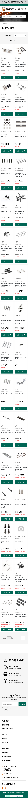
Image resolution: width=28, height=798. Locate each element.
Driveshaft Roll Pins (6, 170)
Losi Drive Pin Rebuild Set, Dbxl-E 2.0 (7, 466)
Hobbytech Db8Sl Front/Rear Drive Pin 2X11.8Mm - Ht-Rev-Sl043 (6, 356)
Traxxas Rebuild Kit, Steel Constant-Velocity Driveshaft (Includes (21, 467)
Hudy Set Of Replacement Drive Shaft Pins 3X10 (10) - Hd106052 (7, 246)
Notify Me (21, 482)
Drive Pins (6, 134)
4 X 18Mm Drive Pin (19, 391)
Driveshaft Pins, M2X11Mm (20, 134)
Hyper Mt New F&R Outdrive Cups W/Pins (6, 208)
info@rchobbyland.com (11, 777)
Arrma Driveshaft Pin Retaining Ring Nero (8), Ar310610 (20, 99)
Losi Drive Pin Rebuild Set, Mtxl (7, 613)
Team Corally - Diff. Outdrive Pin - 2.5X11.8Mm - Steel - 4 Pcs (20, 172)
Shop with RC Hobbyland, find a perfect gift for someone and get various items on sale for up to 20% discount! (14, 2)
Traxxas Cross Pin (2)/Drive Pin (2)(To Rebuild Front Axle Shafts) (7, 62)
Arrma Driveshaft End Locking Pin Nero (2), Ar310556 (6, 503)
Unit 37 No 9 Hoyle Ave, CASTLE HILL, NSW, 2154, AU (10, 768)
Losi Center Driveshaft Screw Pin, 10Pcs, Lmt (20, 429)
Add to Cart (7, 77)
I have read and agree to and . (13, 708)
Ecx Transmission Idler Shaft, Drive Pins (6, 576)
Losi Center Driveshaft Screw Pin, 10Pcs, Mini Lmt (7, 429)
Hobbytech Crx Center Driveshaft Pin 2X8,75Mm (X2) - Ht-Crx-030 (20, 283)
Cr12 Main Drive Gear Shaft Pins (21, 503)
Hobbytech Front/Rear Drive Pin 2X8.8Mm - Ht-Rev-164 (6, 319)
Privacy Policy (5, 709)
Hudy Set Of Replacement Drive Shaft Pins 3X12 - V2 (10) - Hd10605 (21, 577)
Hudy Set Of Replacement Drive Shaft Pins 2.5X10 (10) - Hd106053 (21, 246)
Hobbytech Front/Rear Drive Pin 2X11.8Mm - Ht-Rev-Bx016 (20, 319)
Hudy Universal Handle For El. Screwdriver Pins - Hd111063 (7, 283)
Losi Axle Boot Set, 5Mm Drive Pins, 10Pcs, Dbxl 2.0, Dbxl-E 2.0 (21, 614)
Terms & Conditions (18, 708)
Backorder (7, 629)
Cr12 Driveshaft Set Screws (6, 539)
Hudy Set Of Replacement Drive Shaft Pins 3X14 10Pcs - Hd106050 (21, 209)
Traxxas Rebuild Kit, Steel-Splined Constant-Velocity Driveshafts (20, 62)
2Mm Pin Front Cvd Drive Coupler (20, 355)
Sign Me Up (22, 704)
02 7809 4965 (8, 774)
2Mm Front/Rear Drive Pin (7, 391)
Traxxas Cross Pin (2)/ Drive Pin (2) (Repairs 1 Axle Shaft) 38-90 (6, 99)
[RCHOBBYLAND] (8, 9)
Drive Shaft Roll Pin (20, 538)
